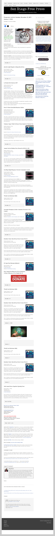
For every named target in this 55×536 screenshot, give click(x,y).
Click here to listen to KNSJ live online (43, 75)
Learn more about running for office (17, 442)
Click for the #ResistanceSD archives (43, 53)
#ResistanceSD (10, 486)
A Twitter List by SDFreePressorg (41, 63)
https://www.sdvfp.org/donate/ (14, 506)
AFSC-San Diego (10, 88)
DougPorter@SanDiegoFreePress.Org (10, 462)
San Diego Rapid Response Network (12, 176)
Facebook (23, 462)
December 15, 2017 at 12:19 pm (14, 501)
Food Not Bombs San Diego (11, 268)
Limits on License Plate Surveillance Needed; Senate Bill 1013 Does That (42, 90)
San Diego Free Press (27, 9)
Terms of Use (6, 525)
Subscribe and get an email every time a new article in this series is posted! (17, 458)
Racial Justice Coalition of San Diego (13, 155)
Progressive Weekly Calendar (19, 486)
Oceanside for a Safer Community (12, 216)
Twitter (27, 462)
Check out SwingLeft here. (27, 437)
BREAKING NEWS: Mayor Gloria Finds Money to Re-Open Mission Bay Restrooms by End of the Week (43, 93)
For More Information (7, 72)
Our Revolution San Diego (11, 75)
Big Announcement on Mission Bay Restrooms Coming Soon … (42, 97)
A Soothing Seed (21, 216)
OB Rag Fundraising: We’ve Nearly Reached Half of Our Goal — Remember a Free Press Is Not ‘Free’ (43, 86)
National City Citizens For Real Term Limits (14, 132)
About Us (5, 524)
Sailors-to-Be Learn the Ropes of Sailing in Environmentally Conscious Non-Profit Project (43, 82)
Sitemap (5, 520)
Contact (5, 522)
